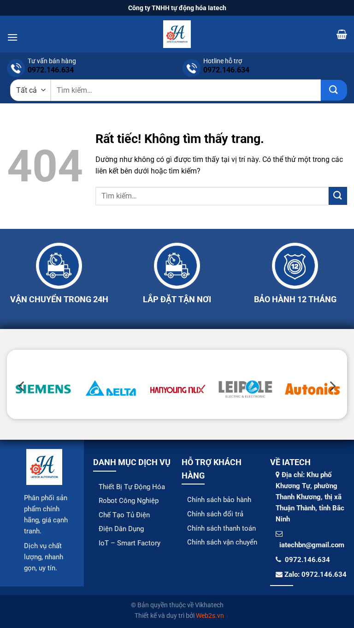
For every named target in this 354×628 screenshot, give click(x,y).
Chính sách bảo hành (219, 500)
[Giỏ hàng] (341, 34)
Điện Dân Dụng (121, 529)
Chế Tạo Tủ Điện (124, 515)
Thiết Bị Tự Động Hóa (132, 487)
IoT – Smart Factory (129, 543)
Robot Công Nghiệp (129, 500)
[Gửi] (334, 90)
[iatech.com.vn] (177, 34)
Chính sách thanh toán (221, 528)
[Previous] (22, 386)
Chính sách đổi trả (215, 514)
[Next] (332, 386)
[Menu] (12, 37)
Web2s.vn (210, 616)
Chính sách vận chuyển (222, 542)
